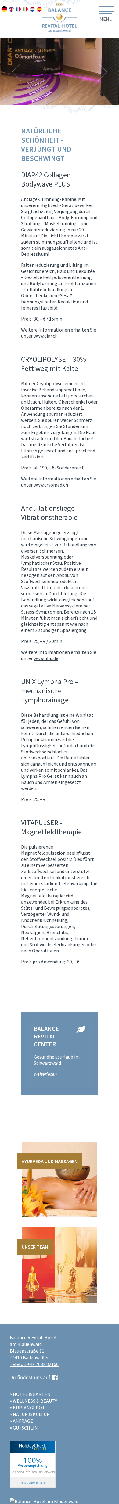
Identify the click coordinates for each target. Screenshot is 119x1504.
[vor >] (102, 71)
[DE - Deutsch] (4, 9)
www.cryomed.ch (51, 485)
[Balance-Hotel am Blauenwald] (44, 1501)
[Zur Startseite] (59, 3)
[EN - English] (11, 9)
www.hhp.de (46, 658)
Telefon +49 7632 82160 (34, 1364)
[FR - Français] (18, 9)
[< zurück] (16, 71)
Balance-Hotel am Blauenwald (32, 1471)
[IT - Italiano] (25, 9)
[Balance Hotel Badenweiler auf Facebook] (34, 1378)
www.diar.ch (46, 336)
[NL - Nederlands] (32, 9)
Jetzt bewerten (32, 1482)
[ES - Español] (39, 9)
